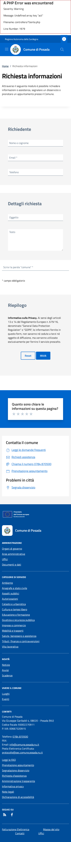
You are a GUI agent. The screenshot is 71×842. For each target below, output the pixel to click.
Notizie (6, 665)
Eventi (5, 699)
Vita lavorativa (10, 647)
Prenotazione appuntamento (18, 765)
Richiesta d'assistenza (14, 776)
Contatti (19, 833)
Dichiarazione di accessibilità (18, 797)
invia (43, 356)
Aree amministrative (13, 554)
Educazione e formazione (16, 615)
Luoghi (6, 694)
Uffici (5, 559)
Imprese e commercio (14, 625)
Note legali (8, 792)
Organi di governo (12, 549)
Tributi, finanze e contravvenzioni (20, 641)
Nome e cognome (19, 143)
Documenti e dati (11, 565)
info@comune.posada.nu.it (24, 745)
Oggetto (13, 217)
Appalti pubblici (10, 593)
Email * (13, 158)
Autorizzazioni (10, 599)
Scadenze (7, 675)
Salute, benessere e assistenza (19, 636)
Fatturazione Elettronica (15, 829)
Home (5, 66)
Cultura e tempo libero (14, 609)
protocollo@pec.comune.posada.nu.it (22, 752)
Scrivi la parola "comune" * (18, 267)
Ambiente (7, 583)
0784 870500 (20, 737)
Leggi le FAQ (9, 760)
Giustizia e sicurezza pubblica (18, 620)
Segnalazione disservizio (15, 770)
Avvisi (5, 670)
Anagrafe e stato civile (14, 588)
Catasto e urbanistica (14, 604)
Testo (12, 232)
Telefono (14, 172)
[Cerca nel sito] (62, 49)
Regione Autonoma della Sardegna (21, 39)
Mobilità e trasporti (12, 631)
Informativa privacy (13, 786)
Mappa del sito (51, 829)
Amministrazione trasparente (18, 781)
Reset (28, 356)
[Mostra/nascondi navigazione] (7, 49)
